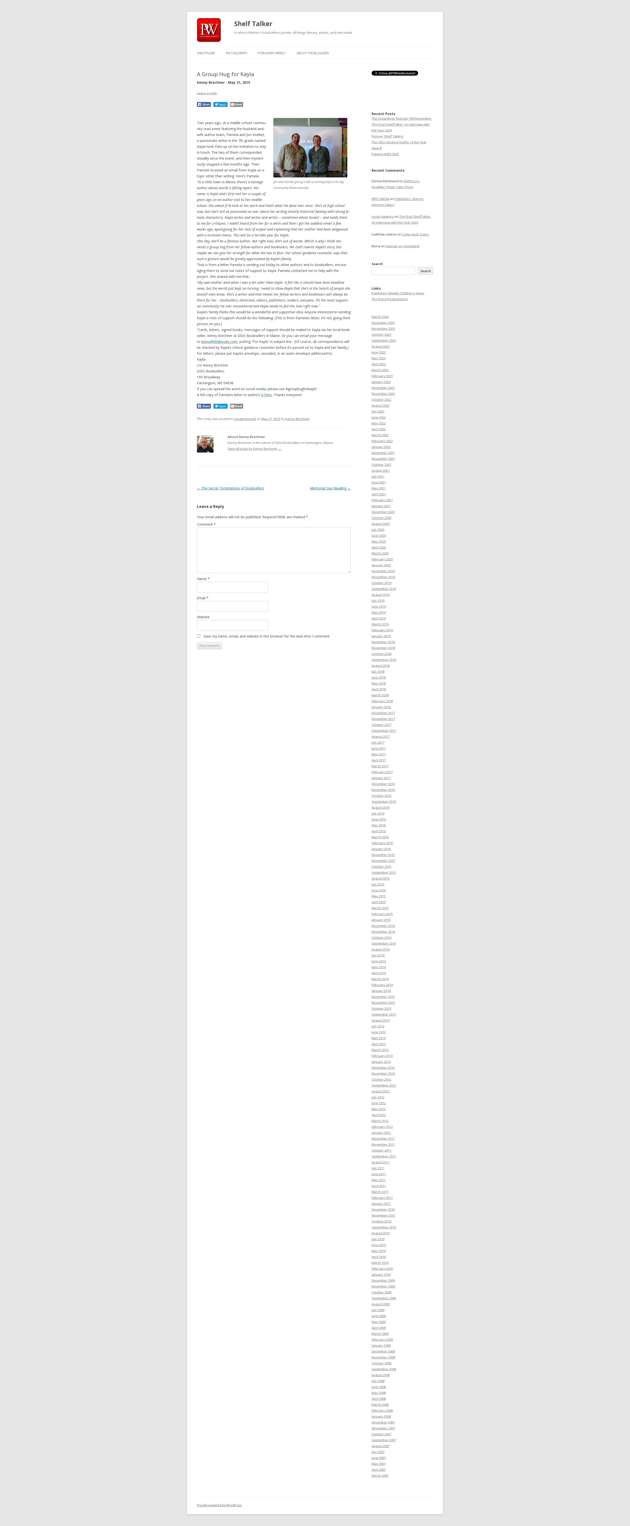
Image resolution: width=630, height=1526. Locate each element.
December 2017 (383, 713)
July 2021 (378, 476)
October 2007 (381, 1434)
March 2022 (380, 435)
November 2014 (383, 931)
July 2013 (378, 1026)
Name (203, 578)
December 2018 (383, 642)
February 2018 (382, 701)
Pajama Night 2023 (385, 154)
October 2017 (381, 724)
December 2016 (383, 784)
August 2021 (381, 470)
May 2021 (379, 488)
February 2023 (382, 376)
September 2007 (384, 1440)
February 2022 (382, 441)
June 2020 (379, 535)
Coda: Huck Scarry (415, 234)
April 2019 (379, 618)
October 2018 (381, 654)
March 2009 (380, 1333)
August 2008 (381, 1375)
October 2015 (381, 866)
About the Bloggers (313, 53)
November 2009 (383, 1286)
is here (266, 394)
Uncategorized (245, 419)
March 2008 (380, 1404)
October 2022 (381, 399)
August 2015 (381, 878)
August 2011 (381, 1162)
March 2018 (380, 695)
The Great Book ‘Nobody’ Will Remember (402, 118)
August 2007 (381, 1446)
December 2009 (383, 1280)
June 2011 (379, 1174)
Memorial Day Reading (330, 488)
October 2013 (381, 1008)
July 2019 (378, 600)
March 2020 (380, 553)
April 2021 (379, 494)
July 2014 (378, 955)
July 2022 (378, 411)
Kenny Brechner (297, 419)
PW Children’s (236, 53)
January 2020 (381, 565)
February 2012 (382, 1126)
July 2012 (378, 1097)
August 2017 (381, 736)
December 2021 (383, 453)
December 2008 (383, 1351)
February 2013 (382, 1056)
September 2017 (384, 730)
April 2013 (379, 1044)
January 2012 (381, 1132)
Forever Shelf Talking (387, 136)
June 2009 (379, 1316)
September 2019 (384, 589)
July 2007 (378, 1452)
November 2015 (383, 860)
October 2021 (381, 464)
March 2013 (380, 1050)
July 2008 (378, 1381)
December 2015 (383, 855)
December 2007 (383, 1422)
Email (202, 598)
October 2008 (381, 1363)
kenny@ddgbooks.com (219, 341)
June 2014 (379, 961)
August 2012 (381, 1091)
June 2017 (379, 748)
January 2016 (381, 849)
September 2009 (384, 1298)
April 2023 (379, 364)
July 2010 (378, 1239)
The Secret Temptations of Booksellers (230, 488)
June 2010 (379, 1245)
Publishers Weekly (272, 53)
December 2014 (383, 925)
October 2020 (381, 518)
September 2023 (384, 340)
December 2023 (383, 322)
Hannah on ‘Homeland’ (403, 246)
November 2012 (383, 1073)
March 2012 (380, 1121)
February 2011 (382, 1197)
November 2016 (383, 790)
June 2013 (379, 1032)
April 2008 (379, 1398)
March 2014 (380, 979)
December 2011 (383, 1138)
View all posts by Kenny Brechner (254, 448)
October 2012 (381, 1079)
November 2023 (383, 328)
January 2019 (381, 636)
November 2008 (383, 1357)
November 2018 (383, 648)
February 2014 (382, 985)
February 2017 (382, 772)
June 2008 (379, 1387)
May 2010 (379, 1251)
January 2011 (381, 1203)
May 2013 (379, 1038)
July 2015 (378, 884)
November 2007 (383, 1428)
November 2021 (383, 458)
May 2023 (379, 358)
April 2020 (379, 547)
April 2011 (379, 1186)
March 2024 (380, 317)
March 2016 (380, 837)
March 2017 (380, 766)
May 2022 (379, 423)
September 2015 (384, 872)
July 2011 (378, 1168)
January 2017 (381, 778)
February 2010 (382, 1268)
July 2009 (378, 1310)
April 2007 (379, 1469)
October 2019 (381, 583)
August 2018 (381, 665)
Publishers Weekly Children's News (398, 293)
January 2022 (381, 447)
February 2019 (382, 630)
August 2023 (381, 346)
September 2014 (384, 943)
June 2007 (379, 1458)
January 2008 (381, 1416)
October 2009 (381, 1292)
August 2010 (381, 1233)
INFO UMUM (380, 199)
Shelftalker (206, 53)
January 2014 (381, 991)
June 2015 (379, 890)
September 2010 (384, 1227)
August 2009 (381, 1304)
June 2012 (379, 1103)
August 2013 (381, 1020)
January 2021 (381, 506)
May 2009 (379, 1322)
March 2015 (380, 908)
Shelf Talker (253, 23)
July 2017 (378, 742)
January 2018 (381, 707)
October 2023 (381, 334)
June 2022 (379, 417)
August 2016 (381, 807)
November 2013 (383, 1002)
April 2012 (379, 1115)
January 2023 (381, 382)
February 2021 (382, 500)
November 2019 (383, 577)
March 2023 (380, 370)
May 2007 (379, 1463)
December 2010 (383, 1209)
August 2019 (381, 594)
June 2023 (379, 352)
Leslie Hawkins (383, 216)
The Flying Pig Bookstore (390, 299)
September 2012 (384, 1085)
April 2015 (379, 902)
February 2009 (382, 1339)
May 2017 (379, 754)
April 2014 (379, 973)
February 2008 (382, 1410)
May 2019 (379, 612)
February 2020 (382, 559)
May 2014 (379, 967)
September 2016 (384, 801)
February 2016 (382, 843)
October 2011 (381, 1150)
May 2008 (379, 1393)
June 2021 (379, 482)
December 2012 (383, 1067)
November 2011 (383, 1144)
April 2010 (379, 1257)
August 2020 (381, 523)
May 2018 (379, 683)
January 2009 (381, 1345)
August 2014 (381, 949)
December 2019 (383, 571)
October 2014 (381, 937)
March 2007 (380, 1475)
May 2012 (379, 1109)
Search (377, 264)
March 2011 (380, 1192)
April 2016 (379, 831)
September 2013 (384, 1014)
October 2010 (381, 1221)
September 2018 (384, 659)
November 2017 (383, 719)
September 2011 (384, 1156)
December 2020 (383, 512)
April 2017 (379, 760)
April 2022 (379, 429)
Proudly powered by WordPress (219, 1505)
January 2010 (381, 1274)
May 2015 (379, 896)
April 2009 (379, 1327)
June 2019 (379, 606)
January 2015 (381, 920)
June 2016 (379, 819)
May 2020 (379, 541)
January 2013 (381, 1061)
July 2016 (378, 813)
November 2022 (383, 393)
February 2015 (382, 914)
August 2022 (381, 405)
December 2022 (383, 388)
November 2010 (383, 1215)
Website (203, 617)
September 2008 (384, 1369)
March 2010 (380, 1262)
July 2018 (378, 671)
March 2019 (380, 624)
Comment (206, 524)
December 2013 (383, 996)
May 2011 (379, 1180)
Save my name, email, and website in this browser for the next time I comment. (267, 636)
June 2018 (379, 677)
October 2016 (381, 795)
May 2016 (379, 825)
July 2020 (378, 529)
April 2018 (379, 689)
